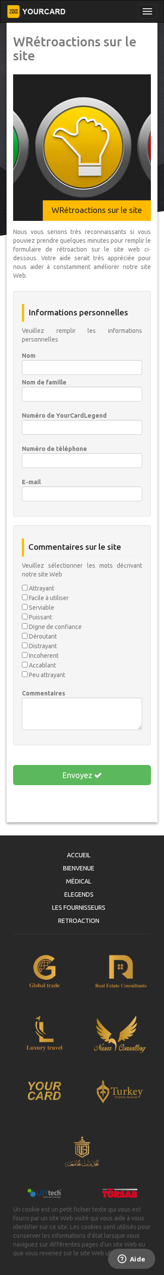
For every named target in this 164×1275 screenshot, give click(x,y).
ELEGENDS (79, 894)
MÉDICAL (78, 881)
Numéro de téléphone (54, 448)
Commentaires (43, 693)
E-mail (31, 482)
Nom (28, 355)
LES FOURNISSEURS (78, 907)
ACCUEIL (79, 855)
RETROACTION (78, 920)
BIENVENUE (78, 868)
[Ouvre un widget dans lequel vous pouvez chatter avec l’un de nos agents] (131, 1260)
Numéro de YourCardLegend (64, 415)
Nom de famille (44, 382)
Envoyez (78, 775)
